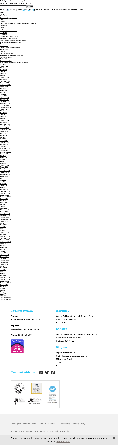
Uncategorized (4, 299)
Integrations (3, 29)
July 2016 (3, 287)
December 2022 (5, 146)
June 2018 (3, 247)
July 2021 (3, 178)
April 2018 (3, 251)
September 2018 (5, 242)
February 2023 (4, 143)
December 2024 (5, 102)
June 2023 (3, 135)
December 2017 (5, 259)
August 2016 (4, 285)
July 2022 (3, 156)
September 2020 (5, 197)
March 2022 (4, 163)
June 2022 (3, 158)
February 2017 (4, 273)
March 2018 (4, 253)
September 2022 (5, 152)
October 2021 (4, 173)
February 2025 (4, 98)
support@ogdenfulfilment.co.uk (25, 329)
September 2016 (5, 283)
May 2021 (3, 182)
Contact (2, 21)
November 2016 (5, 279)
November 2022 (5, 148)
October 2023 (4, 128)
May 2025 (3, 92)
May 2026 (3, 72)
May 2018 (3, 249)
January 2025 (4, 100)
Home (2, 27)
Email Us (105, 3)
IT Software (3, 33)
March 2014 (4, 290)
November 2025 (5, 81)
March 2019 (4, 230)
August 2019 (4, 221)
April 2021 (3, 184)
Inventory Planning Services (8, 31)
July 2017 (3, 266)
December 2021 (5, 169)
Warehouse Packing (6, 61)
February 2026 (4, 77)
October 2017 (4, 260)
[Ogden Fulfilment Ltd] (19, 10)
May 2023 (3, 137)
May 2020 (3, 204)
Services (2, 51)
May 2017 (3, 270)
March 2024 (4, 118)
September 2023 (5, 130)
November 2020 (5, 193)
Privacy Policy (4, 49)
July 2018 (3, 245)
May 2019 (3, 227)
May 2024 (3, 115)
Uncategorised (4, 297)
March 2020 (4, 208)
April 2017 (3, 272)
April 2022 (3, 161)
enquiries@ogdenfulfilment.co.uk (25, 319)
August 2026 (4, 66)
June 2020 (3, 202)
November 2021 (5, 171)
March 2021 (4, 186)
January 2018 (4, 257)
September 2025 (5, 85)
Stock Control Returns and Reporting (11, 55)
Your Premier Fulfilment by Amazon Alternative (14, 63)
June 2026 (3, 70)
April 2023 (3, 139)
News (1, 296)
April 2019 (3, 229)
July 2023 (3, 133)
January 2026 (4, 79)
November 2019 (5, 216)
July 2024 (3, 111)
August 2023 (4, 131)
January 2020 (4, 212)
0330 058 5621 (83, 3)
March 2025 (4, 96)
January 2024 (4, 122)
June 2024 (3, 113)
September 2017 (5, 262)
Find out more (63, 441)
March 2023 (4, 141)
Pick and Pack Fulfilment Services (10, 48)
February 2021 (4, 187)
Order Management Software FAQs (10, 42)
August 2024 (4, 109)
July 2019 (3, 223)
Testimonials (3, 59)
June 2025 (3, 90)
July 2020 (3, 201)
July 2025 (3, 88)
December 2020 (5, 191)
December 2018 (5, 236)
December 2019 (5, 214)
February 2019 (4, 232)
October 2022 (4, 150)
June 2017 (3, 268)
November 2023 (5, 126)
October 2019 (4, 217)
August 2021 (4, 176)
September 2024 (5, 107)
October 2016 (4, 281)
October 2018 (4, 240)
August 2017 (4, 264)
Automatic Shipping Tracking (8, 18)
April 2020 (3, 206)
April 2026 (3, 73)
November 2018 (5, 238)
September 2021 (5, 174)
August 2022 (4, 154)
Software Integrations (6, 53)
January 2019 (4, 234)
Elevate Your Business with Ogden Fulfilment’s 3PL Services (18, 23)
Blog (1, 20)
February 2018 (4, 255)
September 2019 (5, 219)
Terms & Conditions (6, 57)
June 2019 (3, 225)
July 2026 (3, 68)
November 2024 (5, 103)
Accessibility (4, 16)
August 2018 (4, 244)
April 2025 (3, 94)
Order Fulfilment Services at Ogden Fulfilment (13, 40)
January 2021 (4, 189)
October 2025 (4, 83)
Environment (3, 25)
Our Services (4, 46)
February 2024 (4, 120)
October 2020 (4, 195)
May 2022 (3, 159)
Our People (3, 44)
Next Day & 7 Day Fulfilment (8, 38)
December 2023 (5, 124)
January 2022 (4, 167)
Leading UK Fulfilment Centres (9, 36)
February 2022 (4, 165)
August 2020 (4, 199)
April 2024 (3, 116)
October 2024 (4, 105)
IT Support (3, 35)
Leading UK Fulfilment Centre (24, 424)
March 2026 (4, 75)
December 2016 (5, 277)
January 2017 (4, 275)
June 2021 (3, 180)
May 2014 (3, 288)
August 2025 (4, 87)
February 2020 (4, 210)
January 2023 (4, 145)
